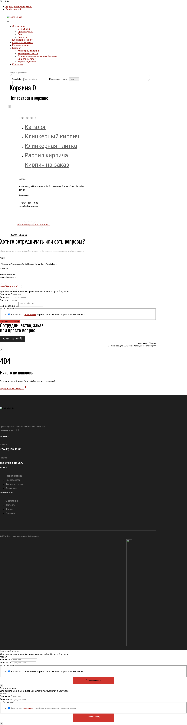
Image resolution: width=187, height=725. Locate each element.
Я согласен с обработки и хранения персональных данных (48, 314)
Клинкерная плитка (22, 42)
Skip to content (13, 9)
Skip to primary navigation (18, 6)
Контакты (17, 64)
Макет (3, 656)
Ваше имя (6, 294)
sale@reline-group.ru (11, 462)
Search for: (17, 79)
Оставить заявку (93, 717)
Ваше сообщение (9, 306)
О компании (18, 26)
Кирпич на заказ (47, 164)
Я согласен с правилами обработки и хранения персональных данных (48, 671)
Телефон (5, 297)
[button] (11, 83)
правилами (30, 314)
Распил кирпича (20, 45)
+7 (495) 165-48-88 (10, 449)
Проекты (22, 37)
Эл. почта (6, 300)
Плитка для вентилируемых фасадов (37, 56)
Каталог (16, 48)
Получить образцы (93, 680)
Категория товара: (59, 79)
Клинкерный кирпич (22, 39)
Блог (20, 34)
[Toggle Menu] (8, 21)
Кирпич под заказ (27, 61)
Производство (25, 31)
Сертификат (11, 488)
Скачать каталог (26, 59)
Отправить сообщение (10, 321)
